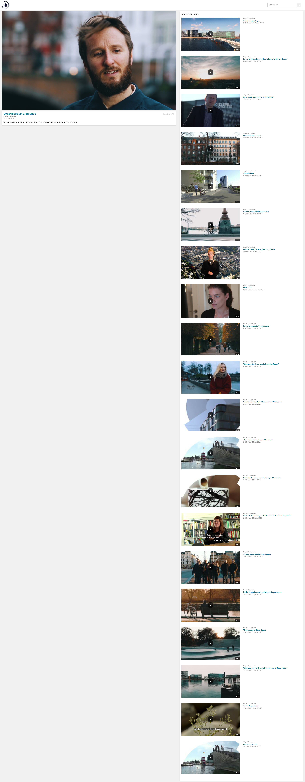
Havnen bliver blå (250, 744)
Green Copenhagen (251, 706)
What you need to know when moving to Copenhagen (265, 668)
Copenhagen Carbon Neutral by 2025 (258, 97)
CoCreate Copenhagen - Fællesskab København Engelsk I (266, 516)
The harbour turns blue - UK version (258, 440)
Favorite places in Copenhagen (256, 326)
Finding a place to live (252, 135)
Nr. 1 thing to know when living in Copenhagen (262, 592)
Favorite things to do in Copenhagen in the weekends (265, 59)
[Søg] (299, 5)
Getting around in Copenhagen (256, 211)
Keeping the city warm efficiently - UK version (261, 478)
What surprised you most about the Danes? (261, 364)
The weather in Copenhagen (254, 630)
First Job (247, 288)
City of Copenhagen (10, 116)
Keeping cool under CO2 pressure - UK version (262, 402)
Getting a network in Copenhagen (257, 554)
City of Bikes (248, 173)
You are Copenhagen (251, 21)
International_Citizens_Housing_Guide (259, 249)
